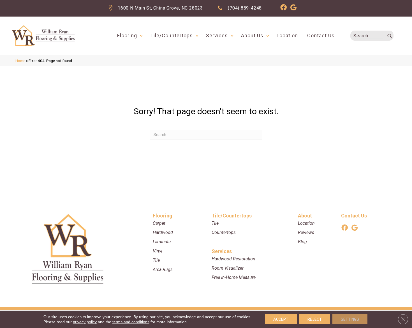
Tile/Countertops (171, 35)
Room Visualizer (228, 268)
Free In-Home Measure (234, 277)
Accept (280, 319)
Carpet (159, 223)
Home (20, 60)
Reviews (306, 232)
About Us (252, 35)
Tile (156, 260)
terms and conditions (130, 322)
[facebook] (283, 8)
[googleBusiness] (293, 8)
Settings (350, 319)
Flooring (127, 35)
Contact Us (321, 35)
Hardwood (163, 232)
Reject (314, 319)
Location (287, 35)
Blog (302, 241)
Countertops (224, 232)
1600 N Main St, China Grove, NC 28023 (160, 8)
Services (217, 35)
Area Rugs (163, 269)
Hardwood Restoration (233, 259)
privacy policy (85, 322)
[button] (141, 35)
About (305, 216)
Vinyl (157, 251)
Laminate (162, 241)
